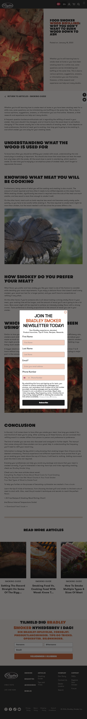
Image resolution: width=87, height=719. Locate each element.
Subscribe (43, 403)
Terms (54, 397)
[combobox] (26, 377)
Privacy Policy (44, 397)
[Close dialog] (65, 312)
